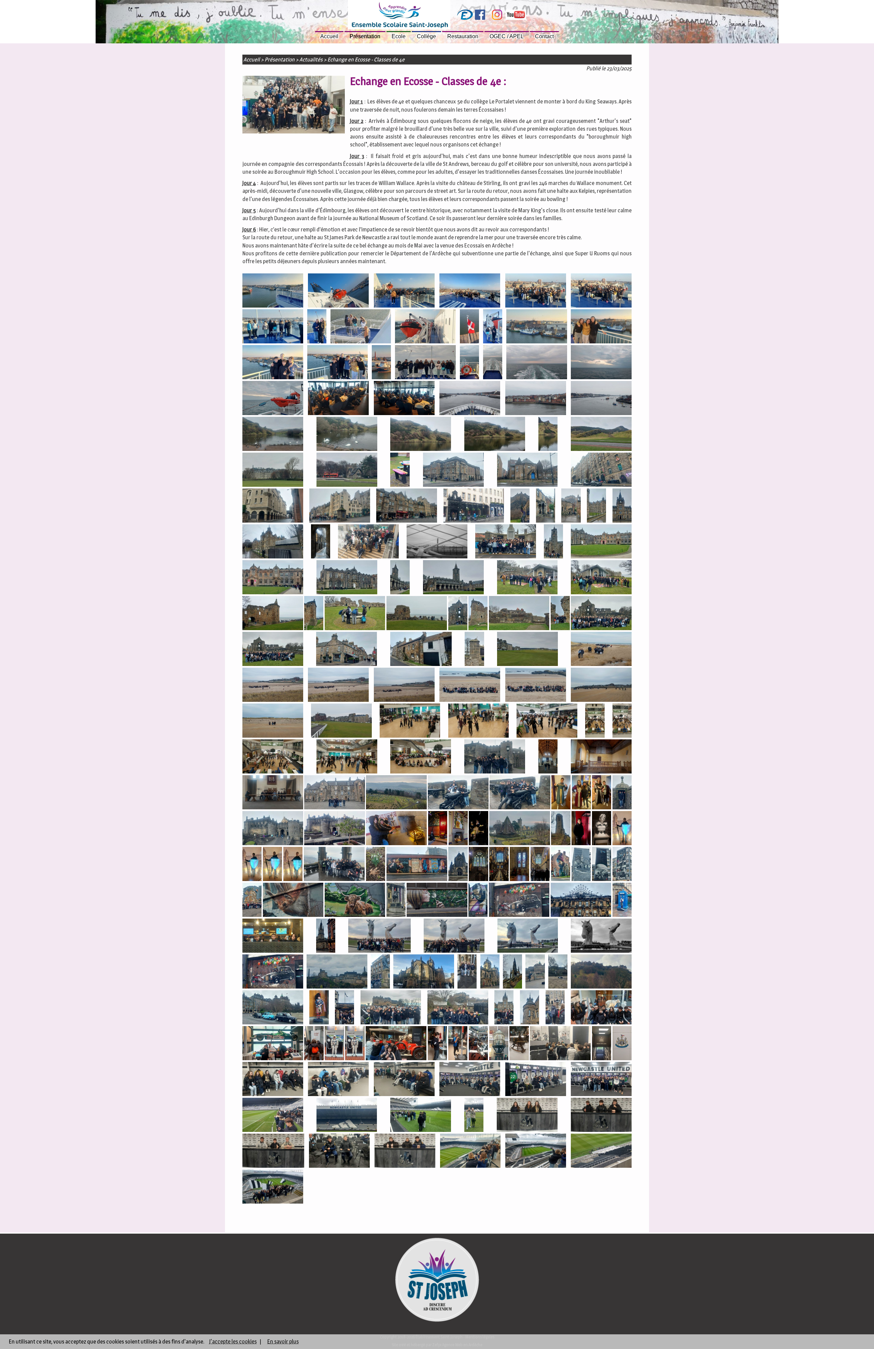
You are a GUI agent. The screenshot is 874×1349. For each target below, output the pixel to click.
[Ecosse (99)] (334, 793)
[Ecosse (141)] (622, 901)
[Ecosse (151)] (423, 972)
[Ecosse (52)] (368, 542)
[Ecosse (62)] (601, 578)
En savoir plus (283, 1341)
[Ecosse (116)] (601, 829)
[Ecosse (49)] (622, 506)
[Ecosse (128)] (540, 865)
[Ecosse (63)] (272, 614)
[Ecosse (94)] (293, 104)
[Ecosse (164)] (529, 1008)
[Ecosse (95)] (494, 757)
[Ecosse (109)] (396, 829)
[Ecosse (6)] (601, 291)
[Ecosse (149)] (337, 972)
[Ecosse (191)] (601, 1116)
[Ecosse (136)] (396, 901)
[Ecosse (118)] (252, 865)
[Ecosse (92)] (346, 757)
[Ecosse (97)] (272, 793)
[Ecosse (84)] (272, 721)
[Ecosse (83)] (601, 686)
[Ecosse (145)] (454, 936)
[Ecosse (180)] (272, 1080)
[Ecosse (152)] (467, 972)
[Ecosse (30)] (346, 435)
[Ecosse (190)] (527, 1116)
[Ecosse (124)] (457, 865)
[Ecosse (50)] (272, 542)
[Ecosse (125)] (478, 865)
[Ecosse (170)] (354, 1044)
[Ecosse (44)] (473, 506)
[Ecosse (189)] (473, 1116)
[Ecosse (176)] (518, 1044)
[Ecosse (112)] (478, 829)
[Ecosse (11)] (469, 327)
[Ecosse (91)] (272, 757)
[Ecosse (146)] (527, 936)
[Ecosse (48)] (596, 506)
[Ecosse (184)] (535, 1080)
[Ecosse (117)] (622, 829)
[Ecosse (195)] (470, 1151)
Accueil (329, 36)
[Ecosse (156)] (557, 972)
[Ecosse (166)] (601, 1008)
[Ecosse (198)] (272, 1187)
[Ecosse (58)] (346, 578)
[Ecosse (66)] (416, 614)
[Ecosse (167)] (272, 1044)
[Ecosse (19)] (469, 363)
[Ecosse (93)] (420, 757)
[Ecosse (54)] (505, 542)
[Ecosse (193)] (339, 1151)
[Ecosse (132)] (622, 865)
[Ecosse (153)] (489, 972)
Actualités (311, 59)
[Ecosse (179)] (622, 1044)
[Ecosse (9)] (360, 327)
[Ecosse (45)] (520, 506)
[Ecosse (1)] (272, 291)
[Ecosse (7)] (272, 327)
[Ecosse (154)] (512, 972)
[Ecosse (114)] (560, 829)
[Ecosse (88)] (547, 721)
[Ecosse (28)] (601, 399)
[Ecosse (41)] (272, 506)
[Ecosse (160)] (344, 1008)
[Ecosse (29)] (272, 435)
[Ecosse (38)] (453, 470)
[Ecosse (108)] (334, 829)
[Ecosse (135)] (355, 901)
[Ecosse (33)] (548, 435)
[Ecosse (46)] (545, 506)
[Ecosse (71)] (601, 614)
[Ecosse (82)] (535, 686)
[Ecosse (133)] (252, 901)
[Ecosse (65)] (355, 614)
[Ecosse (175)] (498, 1044)
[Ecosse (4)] (469, 291)
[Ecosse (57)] (272, 578)
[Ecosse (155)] (535, 972)
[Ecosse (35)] (272, 470)
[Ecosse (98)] (601, 757)
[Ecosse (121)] (334, 865)
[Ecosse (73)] (346, 650)
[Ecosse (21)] (536, 363)
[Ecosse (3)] (404, 291)
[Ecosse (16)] (337, 363)
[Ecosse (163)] (503, 1008)
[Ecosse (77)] (601, 650)
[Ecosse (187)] (346, 1116)
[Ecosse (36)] (346, 470)
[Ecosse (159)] (318, 1008)
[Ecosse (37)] (399, 470)
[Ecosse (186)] (272, 1116)
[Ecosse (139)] (519, 901)
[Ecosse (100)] (396, 793)
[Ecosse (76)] (527, 650)
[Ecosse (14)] (601, 327)
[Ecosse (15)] (272, 363)
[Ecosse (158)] (272, 1008)
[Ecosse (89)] (594, 721)
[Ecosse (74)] (421, 650)
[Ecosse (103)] (560, 793)
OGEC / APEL (507, 36)
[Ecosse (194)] (405, 1151)
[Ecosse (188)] (420, 1116)
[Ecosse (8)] (316, 327)
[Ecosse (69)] (519, 614)
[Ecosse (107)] (272, 829)
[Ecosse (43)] (406, 506)
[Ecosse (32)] (494, 435)
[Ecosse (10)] (425, 327)
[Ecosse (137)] (437, 901)
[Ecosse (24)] (338, 399)
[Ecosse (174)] (478, 1044)
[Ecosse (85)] (341, 721)
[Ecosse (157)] (601, 972)
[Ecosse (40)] (601, 470)
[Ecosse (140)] (581, 901)
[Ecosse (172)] (437, 1044)
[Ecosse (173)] (457, 1044)
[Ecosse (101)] (458, 793)
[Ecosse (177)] (560, 1044)
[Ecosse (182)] (404, 1080)
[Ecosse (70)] (560, 614)
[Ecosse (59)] (399, 578)
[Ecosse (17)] (381, 363)
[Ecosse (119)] (272, 865)
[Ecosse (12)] (492, 327)
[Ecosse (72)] (272, 650)
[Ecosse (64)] (313, 614)
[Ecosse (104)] (581, 793)
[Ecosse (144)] (379, 936)
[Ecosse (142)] (272, 936)
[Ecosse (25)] (404, 399)
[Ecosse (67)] (457, 614)
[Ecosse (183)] (469, 1080)
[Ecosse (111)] (458, 829)
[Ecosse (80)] (404, 686)
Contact (544, 36)
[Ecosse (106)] (622, 793)
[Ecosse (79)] (338, 686)
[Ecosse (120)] (292, 865)
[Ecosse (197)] (601, 1151)
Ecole (399, 36)
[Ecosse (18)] (425, 363)
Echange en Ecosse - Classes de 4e (366, 59)
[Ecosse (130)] (581, 865)
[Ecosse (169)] (334, 1044)
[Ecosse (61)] (527, 578)
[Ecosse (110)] (437, 829)
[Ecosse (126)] (498, 865)
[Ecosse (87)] (478, 721)
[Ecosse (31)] (420, 435)
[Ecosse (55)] (553, 542)
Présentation (365, 36)
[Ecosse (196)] (535, 1151)
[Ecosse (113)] (519, 829)
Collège (426, 36)
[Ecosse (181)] (338, 1080)
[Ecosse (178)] (601, 1044)
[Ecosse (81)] (469, 686)
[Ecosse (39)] (527, 470)
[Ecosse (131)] (601, 865)
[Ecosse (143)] (325, 936)
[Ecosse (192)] (273, 1151)
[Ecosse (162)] (457, 1008)
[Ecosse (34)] (601, 435)
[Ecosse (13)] (536, 327)
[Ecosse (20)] (492, 363)
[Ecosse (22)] (601, 363)
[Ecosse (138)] (478, 901)
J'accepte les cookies (233, 1341)
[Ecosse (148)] (272, 972)
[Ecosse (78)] (272, 686)
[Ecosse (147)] (601, 936)
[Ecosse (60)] (453, 578)
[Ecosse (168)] (313, 1044)
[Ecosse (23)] (272, 399)
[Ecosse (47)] (570, 506)
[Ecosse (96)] (548, 757)
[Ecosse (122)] (375, 865)
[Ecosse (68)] (478, 614)
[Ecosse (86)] (410, 721)
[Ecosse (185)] (601, 1080)
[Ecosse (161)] (391, 1008)
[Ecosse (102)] (520, 793)
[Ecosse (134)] (293, 901)
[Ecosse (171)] (396, 1044)
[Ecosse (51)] (320, 542)
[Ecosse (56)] (601, 542)
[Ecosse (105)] (601, 793)
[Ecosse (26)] (469, 399)
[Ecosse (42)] (339, 506)
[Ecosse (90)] (622, 721)
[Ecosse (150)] (380, 972)
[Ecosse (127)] (519, 865)
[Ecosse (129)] (560, 865)
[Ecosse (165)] (555, 1008)
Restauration (462, 36)
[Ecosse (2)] (338, 291)
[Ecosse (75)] (474, 650)
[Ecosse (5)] (535, 291)
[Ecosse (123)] (416, 865)
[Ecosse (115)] (581, 829)
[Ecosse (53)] (437, 542)
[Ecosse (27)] (535, 399)
